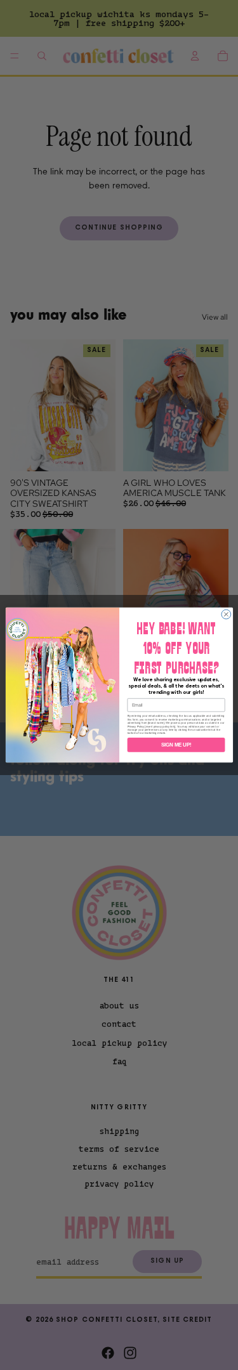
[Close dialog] (225, 614)
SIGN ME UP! (175, 744)
